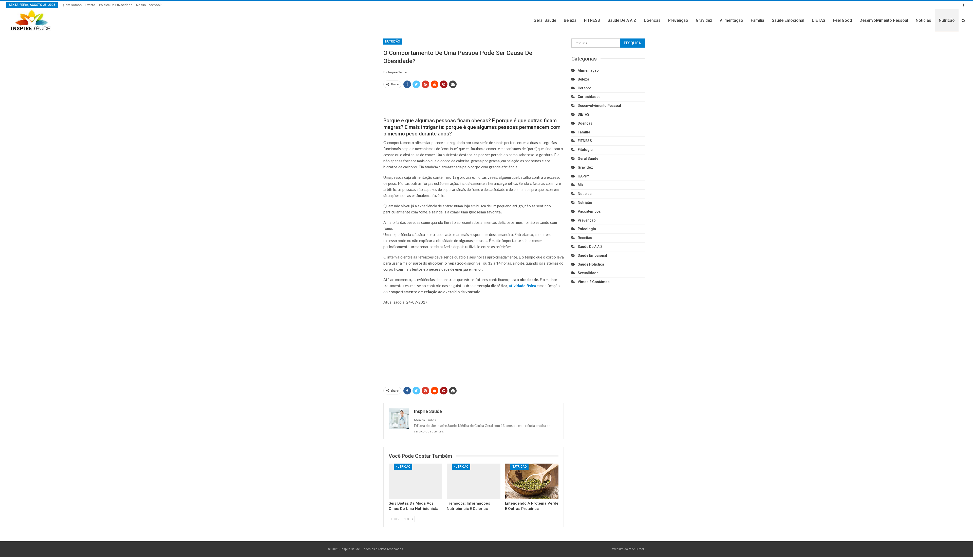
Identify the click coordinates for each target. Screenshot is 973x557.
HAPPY (583, 176)
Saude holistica (591, 264)
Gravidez (704, 20)
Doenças (652, 20)
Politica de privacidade (115, 5)
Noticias (923, 20)
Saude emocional (788, 20)
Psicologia (587, 229)
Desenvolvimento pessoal (883, 20)
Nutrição (947, 20)
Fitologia (585, 150)
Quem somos (72, 5)
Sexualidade (588, 273)
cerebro (584, 88)
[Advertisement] (473, 100)
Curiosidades (589, 97)
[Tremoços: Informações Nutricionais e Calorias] (473, 481)
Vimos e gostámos (594, 282)
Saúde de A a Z (622, 20)
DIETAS (818, 20)
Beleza (570, 20)
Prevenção (678, 20)
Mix (581, 185)
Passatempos (589, 211)
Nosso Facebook (149, 5)
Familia (757, 20)
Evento (90, 5)
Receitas (585, 238)
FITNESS (592, 20)
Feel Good (842, 20)
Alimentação (731, 20)
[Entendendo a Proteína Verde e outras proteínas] (531, 481)
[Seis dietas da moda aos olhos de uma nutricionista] (415, 481)
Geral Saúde (545, 20)
